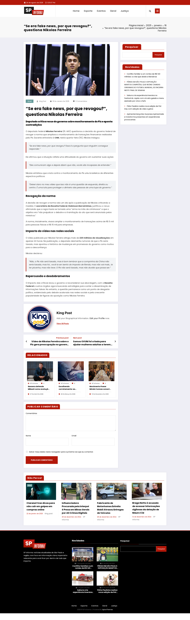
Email (74, 435)
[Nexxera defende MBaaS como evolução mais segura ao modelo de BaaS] (40, 371)
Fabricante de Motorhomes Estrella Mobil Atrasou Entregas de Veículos (75, 507)
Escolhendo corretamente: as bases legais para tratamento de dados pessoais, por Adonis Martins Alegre (69, 387)
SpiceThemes (107, 610)
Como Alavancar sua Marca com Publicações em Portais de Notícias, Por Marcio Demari (146, 508)
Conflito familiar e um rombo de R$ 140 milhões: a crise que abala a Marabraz (82, 567)
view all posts (63, 324)
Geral (113, 10)
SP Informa (34, 383)
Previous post (62, 338)
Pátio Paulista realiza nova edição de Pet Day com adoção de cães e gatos (107, 591)
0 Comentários (81, 101)
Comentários (31, 413)
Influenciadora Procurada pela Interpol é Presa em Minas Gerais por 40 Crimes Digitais (40, 507)
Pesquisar (131, 46)
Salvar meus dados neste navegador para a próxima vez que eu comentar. (61, 452)
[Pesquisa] (150, 11)
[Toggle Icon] (157, 10)
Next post (77, 338)
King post (42, 101)
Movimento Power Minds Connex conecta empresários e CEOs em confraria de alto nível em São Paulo (100, 387)
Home (76, 10)
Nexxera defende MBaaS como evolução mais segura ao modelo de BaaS (38, 387)
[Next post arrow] (115, 341)
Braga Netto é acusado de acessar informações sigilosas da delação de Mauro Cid (110, 507)
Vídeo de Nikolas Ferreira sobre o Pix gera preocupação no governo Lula (49, 343)
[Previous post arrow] (26, 341)
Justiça (125, 10)
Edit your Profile (97, 318)
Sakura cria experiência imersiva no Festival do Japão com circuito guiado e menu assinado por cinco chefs (144, 98)
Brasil (30, 101)
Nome (28, 435)
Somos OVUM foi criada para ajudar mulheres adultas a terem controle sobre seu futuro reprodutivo (92, 343)
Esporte (88, 10)
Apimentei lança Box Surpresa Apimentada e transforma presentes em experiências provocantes (144, 117)
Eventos (101, 10)
